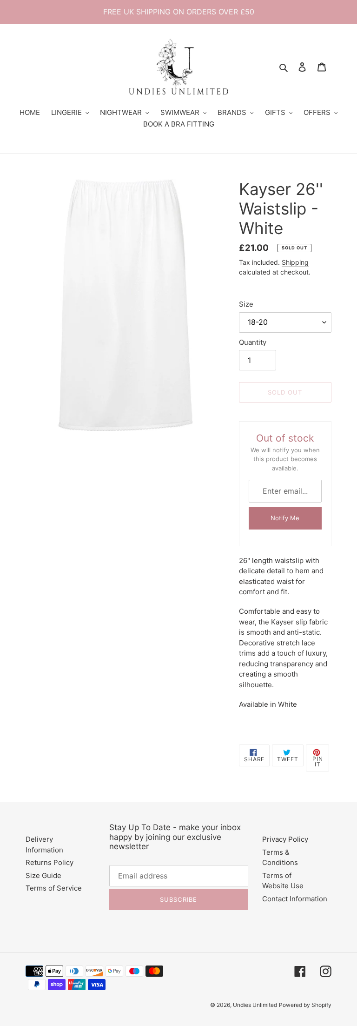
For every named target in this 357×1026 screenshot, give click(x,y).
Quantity (252, 342)
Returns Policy (49, 862)
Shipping (295, 262)
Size (246, 304)
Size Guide (43, 875)
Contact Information (294, 898)
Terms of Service (54, 888)
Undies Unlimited (255, 1004)
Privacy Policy (285, 839)
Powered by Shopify (305, 1004)
